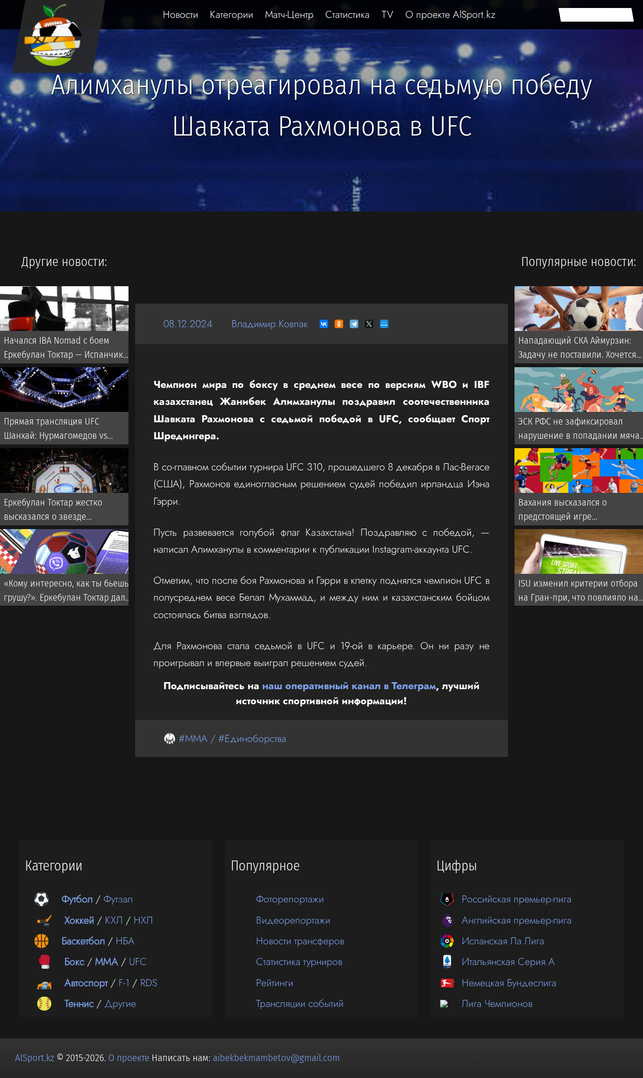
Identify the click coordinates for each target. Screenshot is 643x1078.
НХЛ (143, 920)
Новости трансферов (300, 940)
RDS (148, 982)
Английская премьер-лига (516, 920)
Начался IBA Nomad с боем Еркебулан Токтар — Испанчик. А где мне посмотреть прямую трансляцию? (68, 349)
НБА (125, 940)
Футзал (118, 899)
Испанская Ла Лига (503, 940)
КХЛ (114, 920)
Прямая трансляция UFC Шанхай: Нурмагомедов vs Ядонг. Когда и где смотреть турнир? (58, 430)
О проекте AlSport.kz (450, 14)
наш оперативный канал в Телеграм (349, 685)
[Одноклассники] (339, 324)
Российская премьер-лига (516, 899)
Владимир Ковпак (270, 323)
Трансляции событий (300, 1003)
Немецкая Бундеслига (509, 982)
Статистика (347, 14)
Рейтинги (274, 982)
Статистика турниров (299, 961)
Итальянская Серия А (508, 961)
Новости (180, 14)
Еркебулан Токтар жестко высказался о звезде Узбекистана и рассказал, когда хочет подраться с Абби (66, 511)
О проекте (130, 1058)
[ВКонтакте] (324, 324)
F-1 (124, 982)
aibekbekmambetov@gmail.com (276, 1058)
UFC (138, 961)
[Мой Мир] (384, 324)
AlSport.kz (34, 1058)
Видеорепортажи (293, 920)
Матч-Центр (289, 14)
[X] (369, 324)
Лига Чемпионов (497, 1003)
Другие (120, 1003)
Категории (231, 14)
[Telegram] (354, 324)
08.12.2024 (187, 323)
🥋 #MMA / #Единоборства (224, 738)
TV (388, 14)
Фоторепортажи (290, 899)
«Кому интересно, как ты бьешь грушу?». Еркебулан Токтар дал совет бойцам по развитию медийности (66, 592)
